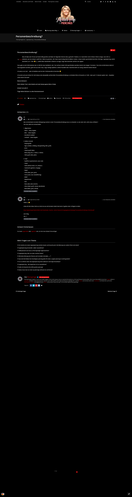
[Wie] (111, 98)
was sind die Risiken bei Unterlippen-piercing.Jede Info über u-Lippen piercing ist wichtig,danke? (44, 259)
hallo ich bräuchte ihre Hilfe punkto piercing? (31, 267)
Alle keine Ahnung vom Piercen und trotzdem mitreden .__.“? (35, 256)
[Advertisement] (66, 481)
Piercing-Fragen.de (20, 39)
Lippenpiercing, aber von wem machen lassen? (31, 253)
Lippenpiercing (29, 39)
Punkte (80, 280)
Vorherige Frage (21, 291)
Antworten (58, 98)
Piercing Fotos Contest (53, 1)
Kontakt (45, 1)
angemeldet (25, 231)
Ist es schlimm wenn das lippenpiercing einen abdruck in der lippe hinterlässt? (40, 261)
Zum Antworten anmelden (109, 119)
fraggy (20, 59)
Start (40, 30)
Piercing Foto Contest (29, 282)
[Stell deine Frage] (128, 493)
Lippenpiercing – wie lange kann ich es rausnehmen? (33, 264)
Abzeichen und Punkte (28, 1)
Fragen (108, 279)
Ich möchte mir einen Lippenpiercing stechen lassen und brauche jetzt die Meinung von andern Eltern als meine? (49, 245)
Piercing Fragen (76, 30)
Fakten (65, 30)
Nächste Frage (112, 291)
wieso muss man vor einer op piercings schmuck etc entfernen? (36, 270)
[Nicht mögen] (113, 98)
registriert (33, 231)
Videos (45, 282)
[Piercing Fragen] (66, 16)
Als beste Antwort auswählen (30, 191)
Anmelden (18, 1)
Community (90, 30)
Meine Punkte (38, 1)
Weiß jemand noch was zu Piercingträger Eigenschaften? (34, 250)
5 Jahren (50, 98)
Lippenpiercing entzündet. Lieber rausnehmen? (31, 248)
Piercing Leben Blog (52, 30)
